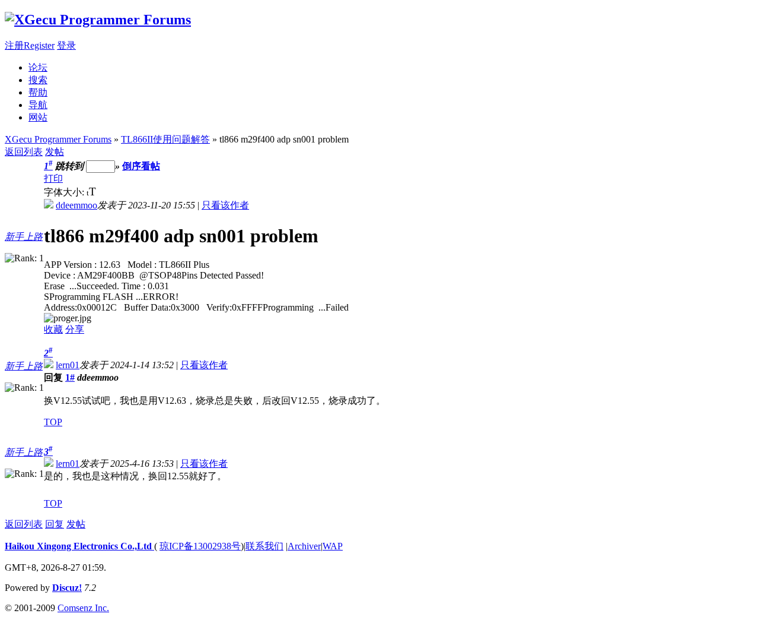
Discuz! (67, 588)
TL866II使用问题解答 (165, 139)
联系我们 (264, 546)
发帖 (54, 152)
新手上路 (24, 237)
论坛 (37, 67)
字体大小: (65, 192)
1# (70, 377)
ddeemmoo (76, 205)
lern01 (67, 365)
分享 (74, 329)
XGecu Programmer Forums (58, 139)
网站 (37, 117)
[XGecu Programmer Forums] (98, 19)
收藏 (53, 329)
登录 (66, 45)
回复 (54, 524)
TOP (53, 422)
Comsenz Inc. (83, 608)
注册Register (30, 45)
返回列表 (24, 152)
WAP (333, 546)
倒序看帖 (141, 166)
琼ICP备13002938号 (200, 546)
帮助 (37, 92)
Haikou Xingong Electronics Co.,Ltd (79, 546)
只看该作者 (225, 205)
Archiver (304, 546)
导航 (37, 105)
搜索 (37, 80)
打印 (53, 178)
